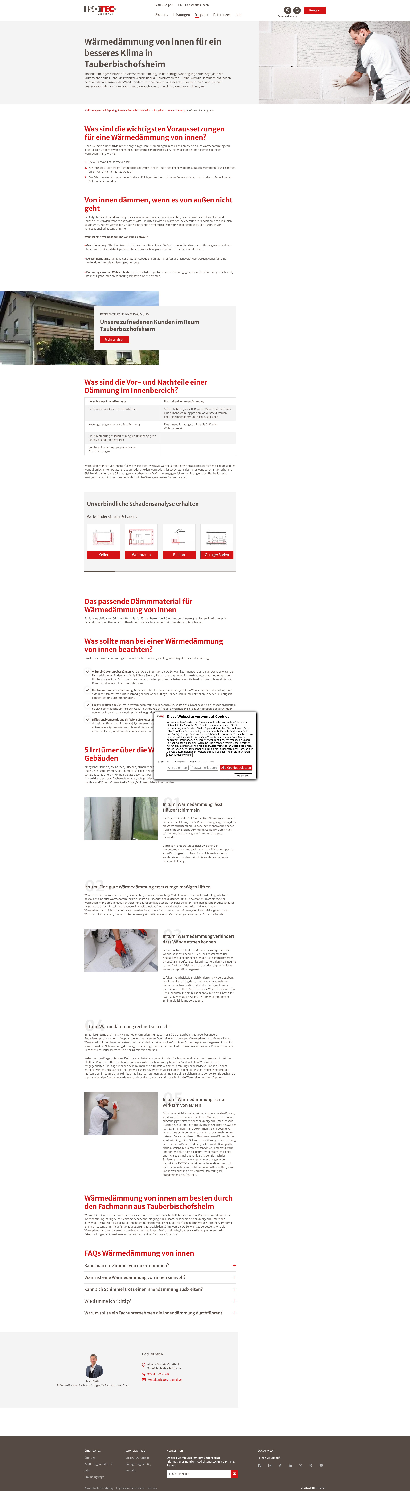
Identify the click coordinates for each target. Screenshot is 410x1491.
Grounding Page (94, 1477)
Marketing (209, 761)
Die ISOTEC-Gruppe (137, 1457)
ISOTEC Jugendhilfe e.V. (98, 1464)
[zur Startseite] (100, 10)
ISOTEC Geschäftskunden (193, 5)
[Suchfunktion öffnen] (297, 10)
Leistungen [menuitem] (181, 15)
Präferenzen (179, 761)
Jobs (87, 1470)
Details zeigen (242, 775)
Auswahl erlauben (204, 768)
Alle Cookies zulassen (236, 768)
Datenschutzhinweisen (179, 754)
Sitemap (152, 1488)
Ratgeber (159, 110)
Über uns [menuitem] (161, 15)
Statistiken (195, 761)
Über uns (89, 1457)
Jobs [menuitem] (239, 15)
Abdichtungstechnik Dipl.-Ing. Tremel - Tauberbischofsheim (117, 110)
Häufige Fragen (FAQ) (138, 1464)
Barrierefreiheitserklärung (98, 1488)
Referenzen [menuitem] (222, 15)
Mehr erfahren (114, 339)
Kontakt (314, 10)
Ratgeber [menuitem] (202, 15)
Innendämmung (176, 110)
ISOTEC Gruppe (164, 5)
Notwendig (164, 761)
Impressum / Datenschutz (130, 1488)
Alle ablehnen (177, 768)
